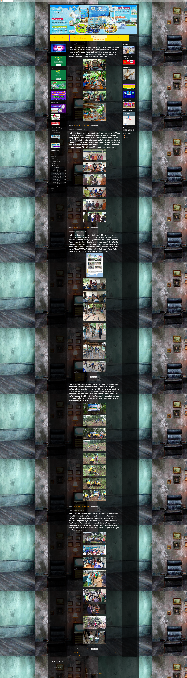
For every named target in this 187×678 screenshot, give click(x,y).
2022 (53, 156)
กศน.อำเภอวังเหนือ (56, 132)
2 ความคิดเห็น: (85, 377)
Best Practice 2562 (99, 39)
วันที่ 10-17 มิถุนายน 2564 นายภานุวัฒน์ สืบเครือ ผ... (59, 177)
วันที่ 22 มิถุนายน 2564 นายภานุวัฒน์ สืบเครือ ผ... (59, 171)
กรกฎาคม (55, 167)
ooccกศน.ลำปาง (55, 130)
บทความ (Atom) (78, 655)
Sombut (127, 135)
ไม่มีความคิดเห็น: (85, 125)
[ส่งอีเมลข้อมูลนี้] (92, 125)
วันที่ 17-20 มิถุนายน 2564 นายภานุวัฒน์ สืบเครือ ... (59, 174)
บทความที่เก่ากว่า (115, 653)
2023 (53, 154)
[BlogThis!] (93, 125)
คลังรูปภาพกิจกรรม (79, 38)
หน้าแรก (94, 653)
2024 (53, 152)
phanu (127, 137)
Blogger (100, 673)
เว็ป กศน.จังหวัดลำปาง (56, 127)
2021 (53, 158)
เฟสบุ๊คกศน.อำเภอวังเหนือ (57, 128)
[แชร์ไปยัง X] (94, 125)
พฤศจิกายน (56, 161)
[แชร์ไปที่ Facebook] (96, 125)
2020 (53, 188)
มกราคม (55, 186)
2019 (53, 190)
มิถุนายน (55, 169)
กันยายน (55, 165)
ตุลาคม (55, 163)
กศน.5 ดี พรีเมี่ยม (119, 38)
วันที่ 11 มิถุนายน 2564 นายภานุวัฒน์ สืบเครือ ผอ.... (59, 183)
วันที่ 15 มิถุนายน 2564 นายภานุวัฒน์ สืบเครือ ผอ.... (59, 180)
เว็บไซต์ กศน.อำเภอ (59, 38)
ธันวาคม (55, 159)
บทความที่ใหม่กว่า (74, 653)
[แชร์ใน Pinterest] (97, 125)
